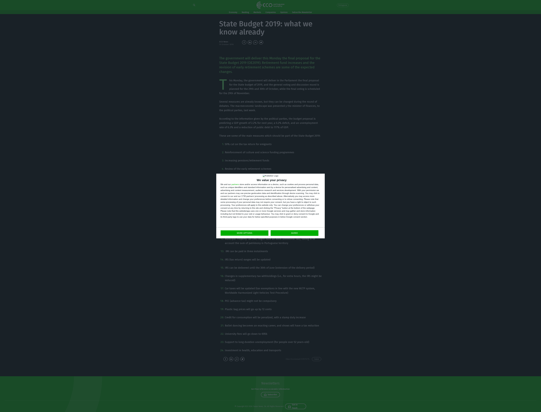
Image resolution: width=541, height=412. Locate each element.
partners (235, 184)
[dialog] (270, 206)
